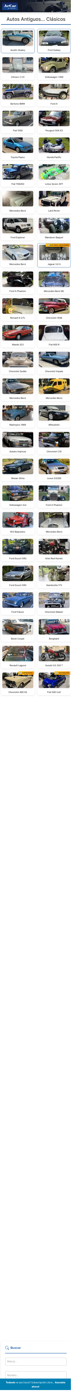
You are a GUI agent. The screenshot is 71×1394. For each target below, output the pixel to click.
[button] (36, 1349)
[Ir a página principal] (10, 6)
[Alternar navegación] (65, 6)
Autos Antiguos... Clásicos (35, 19)
